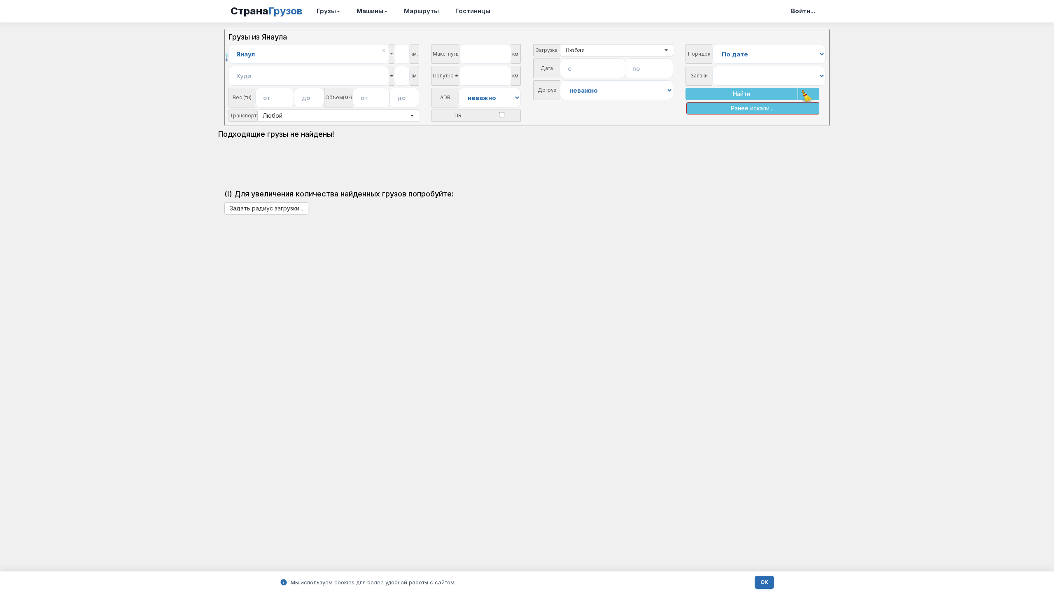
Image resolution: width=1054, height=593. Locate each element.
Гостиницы (472, 11)
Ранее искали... (752, 108)
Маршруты (421, 11)
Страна (266, 11)
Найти (741, 93)
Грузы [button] (326, 11)
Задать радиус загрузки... (266, 208)
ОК (764, 582)
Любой (272, 115)
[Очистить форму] (808, 94)
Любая (575, 50)
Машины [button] (370, 11)
